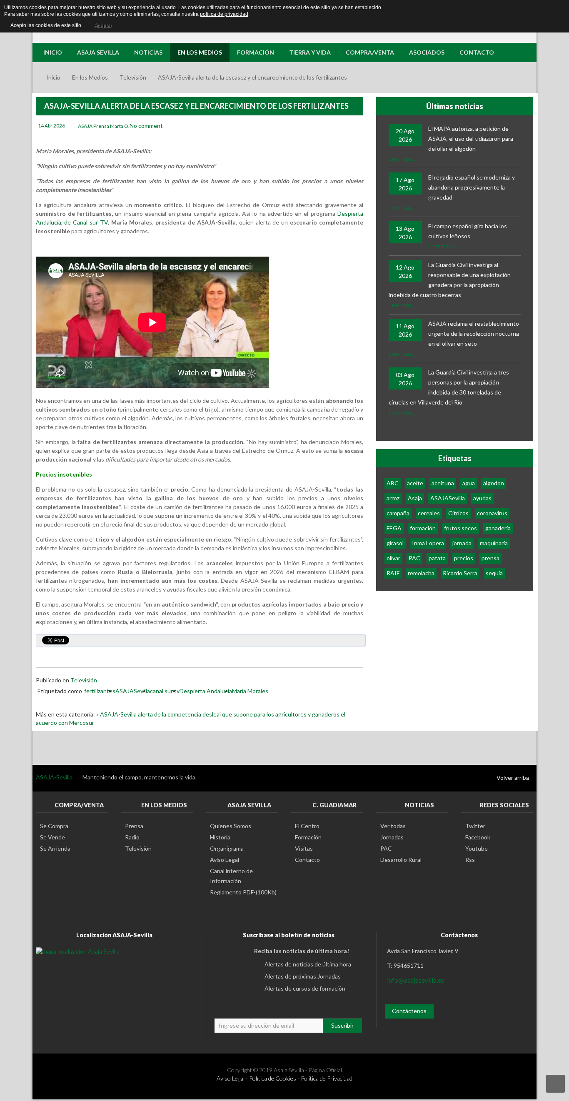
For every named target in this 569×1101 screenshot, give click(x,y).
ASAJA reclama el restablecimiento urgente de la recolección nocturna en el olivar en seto (473, 333)
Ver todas (393, 825)
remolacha (421, 573)
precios (463, 558)
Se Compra (54, 825)
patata (437, 558)
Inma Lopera (428, 543)
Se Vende (52, 837)
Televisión (133, 77)
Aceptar (103, 25)
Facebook (477, 837)
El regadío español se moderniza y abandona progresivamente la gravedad (471, 187)
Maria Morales (250, 690)
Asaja (415, 498)
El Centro (307, 825)
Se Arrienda (55, 848)
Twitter (475, 825)
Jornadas (392, 837)
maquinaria (494, 543)
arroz (393, 498)
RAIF (393, 573)
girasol (395, 543)
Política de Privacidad (326, 1078)
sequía (494, 573)
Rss (470, 859)
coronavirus (492, 513)
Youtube (476, 848)
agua (468, 483)
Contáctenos (409, 1010)
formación (423, 528)
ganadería (498, 528)
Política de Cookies (272, 1078)
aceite (415, 483)
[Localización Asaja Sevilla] (78, 950)
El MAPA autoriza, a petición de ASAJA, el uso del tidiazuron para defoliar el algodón (470, 138)
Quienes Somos (230, 825)
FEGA (394, 528)
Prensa (134, 825)
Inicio (53, 77)
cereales (429, 513)
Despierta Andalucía (206, 690)
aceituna (443, 483)
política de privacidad (224, 14)
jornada (462, 543)
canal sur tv (165, 690)
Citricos (458, 513)
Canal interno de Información (231, 875)
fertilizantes (99, 690)
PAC (414, 558)
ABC (393, 483)
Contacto (307, 859)
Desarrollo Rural (401, 859)
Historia (220, 837)
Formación (308, 837)
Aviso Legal (224, 859)
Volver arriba (513, 777)
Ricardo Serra (460, 573)
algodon (493, 483)
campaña (398, 513)
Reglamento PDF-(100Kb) (243, 892)
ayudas (482, 498)
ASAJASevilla (132, 690)
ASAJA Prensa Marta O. (104, 126)
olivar (393, 558)
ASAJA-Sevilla (55, 777)
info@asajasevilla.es (415, 980)
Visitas (304, 848)
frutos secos (460, 528)
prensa (490, 558)
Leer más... (402, 158)
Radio (132, 837)
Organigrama (227, 848)
